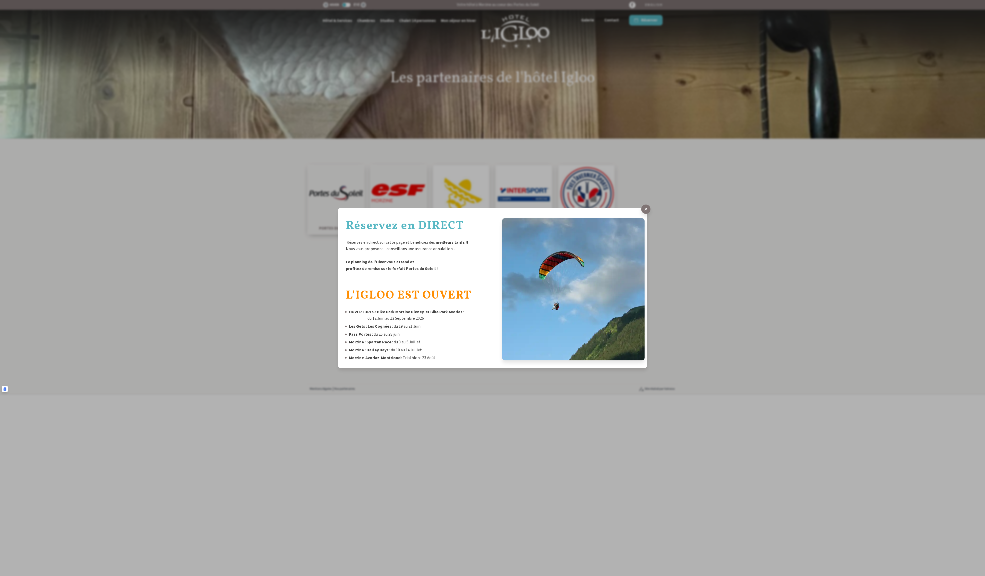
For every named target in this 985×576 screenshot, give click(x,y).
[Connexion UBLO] (5, 389)
